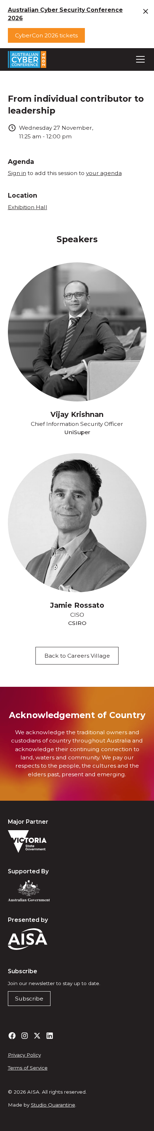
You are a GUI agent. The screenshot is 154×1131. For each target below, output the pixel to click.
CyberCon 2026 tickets (46, 35)
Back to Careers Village (77, 655)
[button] (139, 59)
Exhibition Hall (27, 207)
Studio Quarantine (53, 1105)
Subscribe (29, 998)
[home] (27, 59)
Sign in (17, 173)
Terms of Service (28, 1068)
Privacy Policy (24, 1055)
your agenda (104, 173)
